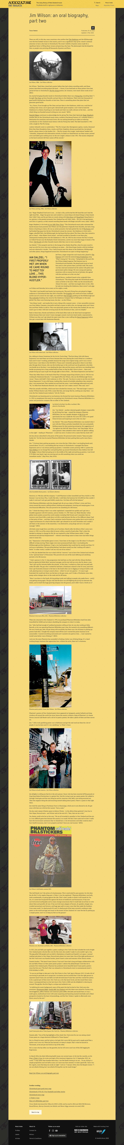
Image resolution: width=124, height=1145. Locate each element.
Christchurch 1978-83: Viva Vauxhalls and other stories (47, 1092)
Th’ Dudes (32, 452)
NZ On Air (101, 1131)
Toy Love (40, 231)
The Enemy (87, 229)
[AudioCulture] (20, 4)
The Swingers (68, 296)
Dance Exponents (82, 317)
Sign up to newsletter (58, 1135)
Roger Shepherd (88, 115)
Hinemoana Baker (42, 989)
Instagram (53, 1130)
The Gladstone (73, 39)
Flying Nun (79, 96)
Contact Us (32, 1130)
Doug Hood (80, 217)
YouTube (56, 1130)
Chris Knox (69, 217)
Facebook (93, 28)
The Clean (38, 98)
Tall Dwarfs (37, 242)
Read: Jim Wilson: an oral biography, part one (44, 1073)
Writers (31, 1134)
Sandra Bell (52, 989)
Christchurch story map (36, 1095)
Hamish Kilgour (34, 115)
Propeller (69, 293)
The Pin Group (54, 90)
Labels (17, 1134)
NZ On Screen (81, 1131)
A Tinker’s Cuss (34, 1098)
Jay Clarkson (61, 989)
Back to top (35, 1112)
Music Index (19, 1126)
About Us (32, 1126)
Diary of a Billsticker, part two (38, 1101)
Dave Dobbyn (33, 450)
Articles (17, 1138)
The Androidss (34, 298)
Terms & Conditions (35, 1138)
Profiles (17, 1130)
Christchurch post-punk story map (40, 1088)
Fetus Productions (82, 257)
